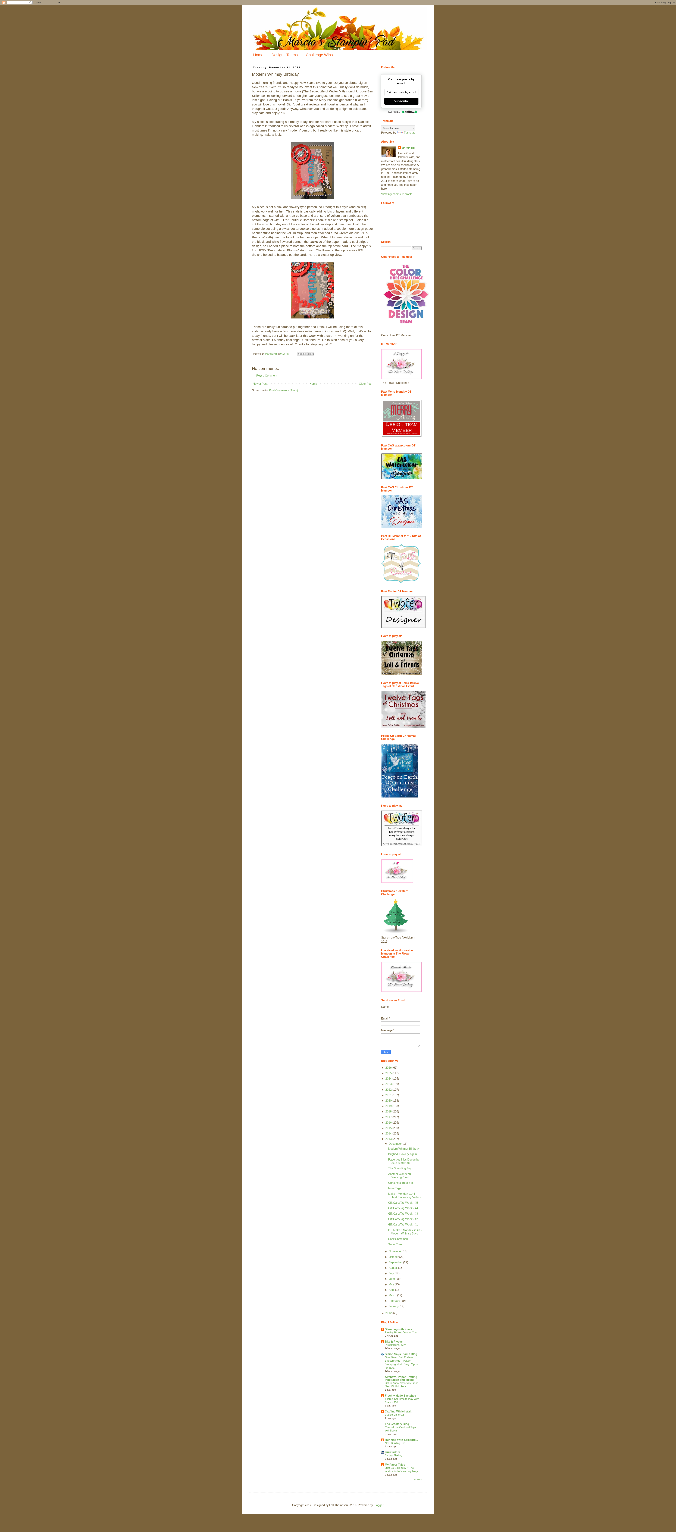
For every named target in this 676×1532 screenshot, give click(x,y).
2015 (388, 1128)
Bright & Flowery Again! (403, 1154)
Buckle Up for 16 (394, 1414)
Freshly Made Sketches (400, 1395)
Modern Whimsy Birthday (404, 1148)
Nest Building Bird (395, 1443)
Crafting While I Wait (398, 1411)
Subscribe (401, 101)
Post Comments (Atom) (283, 390)
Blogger (378, 1505)
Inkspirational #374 (395, 1344)
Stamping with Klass (398, 1329)
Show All (417, 1479)
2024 (388, 1078)
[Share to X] (306, 354)
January (394, 1306)
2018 (388, 1111)
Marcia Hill (408, 147)
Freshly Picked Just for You (401, 1332)
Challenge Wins (319, 55)
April (392, 1289)
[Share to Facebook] (309, 354)
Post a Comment (266, 375)
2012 (388, 1313)
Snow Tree (395, 1244)
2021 (388, 1095)
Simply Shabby (393, 1455)
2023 (388, 1084)
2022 (388, 1089)
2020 (388, 1100)
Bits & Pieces (394, 1341)
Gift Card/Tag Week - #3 (403, 1213)
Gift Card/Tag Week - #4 (403, 1208)
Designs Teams (284, 55)
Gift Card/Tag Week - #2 (403, 1219)
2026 (388, 1067)
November (395, 1251)
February (395, 1300)
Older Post (365, 383)
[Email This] (299, 354)
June (392, 1278)
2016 (388, 1122)
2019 (388, 1106)
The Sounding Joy (399, 1168)
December (395, 1143)
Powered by (393, 111)
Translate (409, 132)
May (392, 1284)
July (392, 1273)
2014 (388, 1133)
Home (258, 55)
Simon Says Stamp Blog (401, 1354)
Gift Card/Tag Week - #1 (403, 1224)
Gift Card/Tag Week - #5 (403, 1202)
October (394, 1256)
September (396, 1262)
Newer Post (260, 383)
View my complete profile (396, 194)
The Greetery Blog (397, 1423)
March (393, 1295)
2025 (388, 1073)
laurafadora (392, 1452)
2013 (388, 1138)
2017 (388, 1117)
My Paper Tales (395, 1464)
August (393, 1267)
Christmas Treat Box (401, 1182)
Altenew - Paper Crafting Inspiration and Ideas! (401, 1378)
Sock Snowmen (398, 1238)
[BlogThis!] (302, 354)
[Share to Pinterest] (312, 354)
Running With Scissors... (401, 1439)
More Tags (394, 1188)
